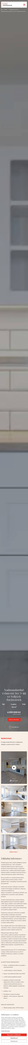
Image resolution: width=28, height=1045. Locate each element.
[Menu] (24, 4)
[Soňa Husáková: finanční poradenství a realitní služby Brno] (7, 4)
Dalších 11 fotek (13, 851)
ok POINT (1, 9)
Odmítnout (14, 1038)
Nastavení (14, 1041)
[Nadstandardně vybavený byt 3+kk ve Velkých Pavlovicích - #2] (14, 809)
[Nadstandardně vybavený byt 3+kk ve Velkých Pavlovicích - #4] (14, 841)
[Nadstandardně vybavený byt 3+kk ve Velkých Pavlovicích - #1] (14, 792)
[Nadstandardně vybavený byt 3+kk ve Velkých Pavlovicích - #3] (14, 825)
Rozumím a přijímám (14, 1035)
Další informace (5, 1031)
